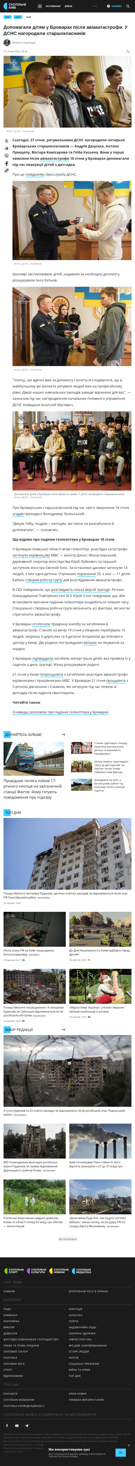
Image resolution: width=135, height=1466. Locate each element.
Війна (68, 6)
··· (95, 6)
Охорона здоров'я (82, 1333)
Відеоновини (13, 1376)
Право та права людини (21, 1345)
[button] (7, 141)
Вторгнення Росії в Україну (88, 1291)
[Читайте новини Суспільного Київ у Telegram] (26, 1425)
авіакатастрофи (54, 158)
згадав (18, 513)
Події (28, 17)
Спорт (8, 1369)
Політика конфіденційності (24, 1406)
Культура (75, 1315)
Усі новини (53, 6)
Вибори (9, 1327)
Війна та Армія (79, 1369)
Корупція (75, 1309)
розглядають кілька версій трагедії (80, 589)
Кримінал (11, 1315)
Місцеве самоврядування (88, 1345)
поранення (86, 573)
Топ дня (75, 1376)
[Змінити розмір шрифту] (128, 51)
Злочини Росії (14, 1363)
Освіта (73, 1321)
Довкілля (10, 1333)
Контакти (11, 1393)
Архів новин (78, 1393)
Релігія (74, 1357)
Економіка (11, 1321)
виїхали (90, 642)
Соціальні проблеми (84, 1363)
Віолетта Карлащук (24, 42)
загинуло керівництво (31, 555)
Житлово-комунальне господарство (31, 1339)
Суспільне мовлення (19, 1399)
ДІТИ (7, 17)
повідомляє (35, 174)
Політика (10, 1357)
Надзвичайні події (82, 1327)
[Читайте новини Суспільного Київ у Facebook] (7, 1425)
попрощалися (51, 674)
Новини (9, 1291)
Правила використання (86, 1399)
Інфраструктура (80, 1339)
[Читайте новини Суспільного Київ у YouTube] (16, 1425)
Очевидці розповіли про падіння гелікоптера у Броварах (60, 712)
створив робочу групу (43, 580)
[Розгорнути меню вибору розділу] (40, 6)
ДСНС (17, 17)
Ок (120, 1452)
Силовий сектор (16, 1351)
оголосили (41, 624)
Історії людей (79, 1351)
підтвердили (42, 658)
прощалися (116, 680)
